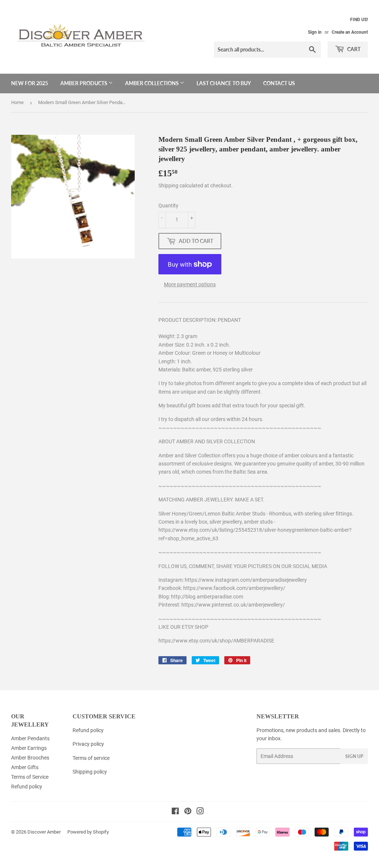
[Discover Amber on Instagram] (200, 812)
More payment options (190, 284)
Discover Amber (44, 832)
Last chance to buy (224, 83)
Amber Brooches (30, 758)
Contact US (279, 83)
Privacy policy (88, 744)
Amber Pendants (30, 738)
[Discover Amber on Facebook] (175, 812)
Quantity (168, 205)
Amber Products (84, 83)
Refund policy (26, 786)
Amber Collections (152, 83)
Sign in (315, 32)
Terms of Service (29, 777)
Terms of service (91, 758)
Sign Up (354, 756)
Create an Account (350, 32)
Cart (353, 49)
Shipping (168, 185)
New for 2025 (29, 83)
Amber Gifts (24, 767)
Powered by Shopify (88, 832)
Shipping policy (90, 772)
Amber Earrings (29, 748)
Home (17, 102)
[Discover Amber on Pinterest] (188, 812)
